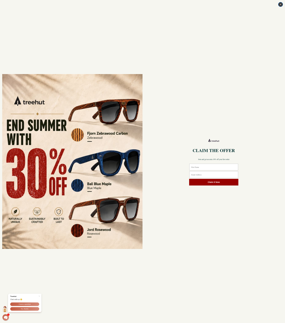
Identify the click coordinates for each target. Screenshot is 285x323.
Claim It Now (214, 182)
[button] (5, 317)
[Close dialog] (280, 4)
